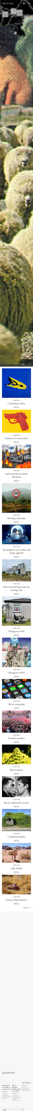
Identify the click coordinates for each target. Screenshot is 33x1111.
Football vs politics (16, 738)
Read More (16, 407)
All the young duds (16, 704)
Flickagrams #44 (16, 672)
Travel (18, 1100)
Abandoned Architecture (6, 1097)
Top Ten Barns (26, 1083)
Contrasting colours (16, 403)
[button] (28, 1077)
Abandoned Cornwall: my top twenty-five (6, 1087)
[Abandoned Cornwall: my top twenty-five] (7, 1081)
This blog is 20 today (16, 518)
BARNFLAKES (8, 3)
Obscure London (17, 1097)
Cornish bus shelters (16, 836)
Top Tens (26, 1090)
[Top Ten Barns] (26, 1080)
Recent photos (16, 769)
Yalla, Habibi (16, 868)
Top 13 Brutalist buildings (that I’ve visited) (16, 1088)
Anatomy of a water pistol (16, 438)
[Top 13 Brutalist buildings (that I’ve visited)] (16, 1081)
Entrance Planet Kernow (16, 900)
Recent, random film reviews (16, 802)
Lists (3, 1095)
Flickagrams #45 (16, 631)
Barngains (24, 1089)
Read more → (5, 1091)
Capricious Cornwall (5, 1096)
